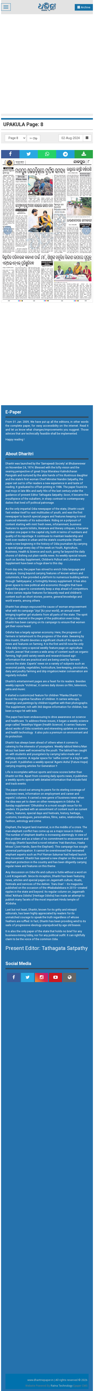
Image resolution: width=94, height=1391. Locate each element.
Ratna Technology (62, 1385)
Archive (85, 7)
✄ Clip (33, 138)
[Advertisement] (47, 63)
